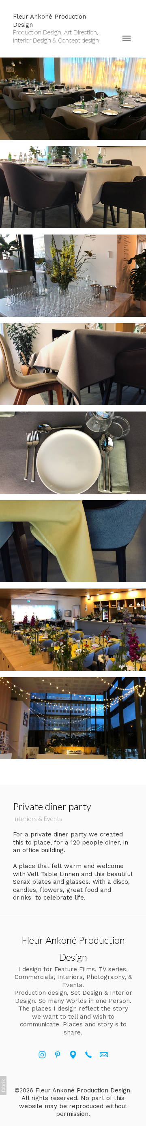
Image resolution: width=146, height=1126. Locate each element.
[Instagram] (42, 1054)
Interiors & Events (37, 818)
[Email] (103, 1054)
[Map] (73, 1054)
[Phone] (88, 1054)
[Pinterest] (57, 1054)
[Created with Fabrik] (3, 1085)
